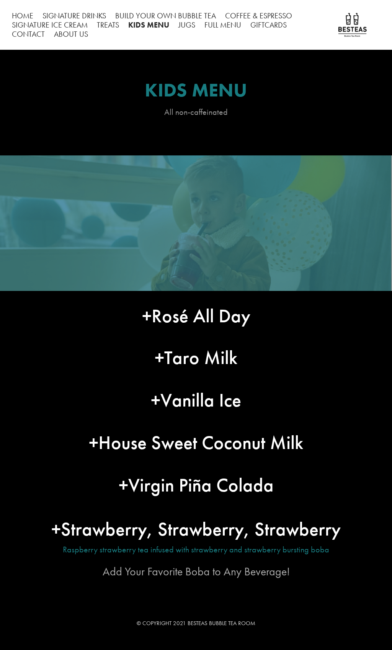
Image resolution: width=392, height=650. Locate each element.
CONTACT (28, 34)
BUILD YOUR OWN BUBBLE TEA (165, 15)
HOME (22, 15)
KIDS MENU (148, 24)
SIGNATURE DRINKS (74, 15)
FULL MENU (222, 24)
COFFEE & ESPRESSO (258, 15)
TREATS (108, 24)
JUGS (186, 24)
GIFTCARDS (268, 24)
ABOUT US (71, 34)
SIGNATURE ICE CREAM (50, 24)
